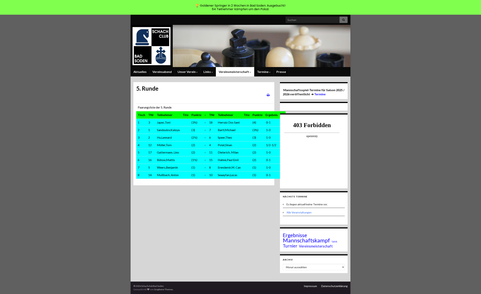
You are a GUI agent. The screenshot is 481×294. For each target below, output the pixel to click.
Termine (263, 71)
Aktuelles (140, 71)
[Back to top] (472, 285)
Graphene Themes (163, 289)
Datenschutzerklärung (334, 286)
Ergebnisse (295, 235)
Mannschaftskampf (306, 240)
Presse (281, 71)
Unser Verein (187, 71)
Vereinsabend (162, 71)
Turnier (290, 246)
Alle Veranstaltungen (299, 212)
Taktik (334, 241)
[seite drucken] (268, 95)
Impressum (310, 286)
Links (207, 71)
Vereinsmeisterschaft (234, 71)
